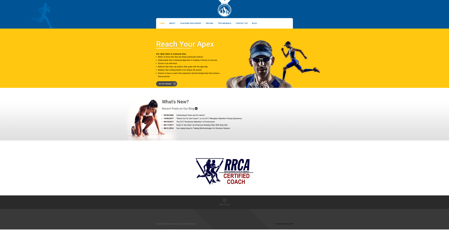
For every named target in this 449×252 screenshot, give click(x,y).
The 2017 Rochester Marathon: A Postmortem (189, 122)
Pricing (209, 23)
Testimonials (224, 23)
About (172, 23)
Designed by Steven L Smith (284, 224)
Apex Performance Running (224, 8)
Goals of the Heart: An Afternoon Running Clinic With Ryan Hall (195, 125)
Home (162, 23)
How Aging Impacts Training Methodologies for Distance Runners (197, 128)
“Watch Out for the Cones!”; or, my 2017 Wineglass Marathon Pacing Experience (203, 118)
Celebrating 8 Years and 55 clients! (184, 115)
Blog (254, 23)
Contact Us (242, 23)
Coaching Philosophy (190, 23)
